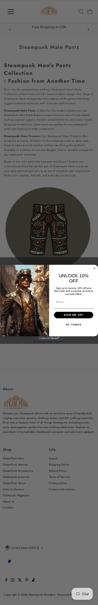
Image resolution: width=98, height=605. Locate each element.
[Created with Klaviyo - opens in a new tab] (49, 338)
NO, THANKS (73, 325)
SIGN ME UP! (73, 315)
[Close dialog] (94, 268)
